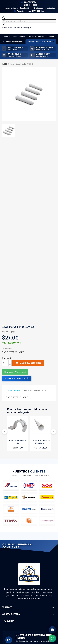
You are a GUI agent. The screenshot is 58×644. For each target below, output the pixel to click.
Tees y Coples (19, 36)
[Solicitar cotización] (52, 629)
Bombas (50, 36)
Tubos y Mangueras (36, 36)
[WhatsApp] (52, 638)
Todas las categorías (39, 41)
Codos (7, 36)
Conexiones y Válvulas (12, 41)
